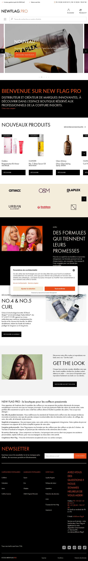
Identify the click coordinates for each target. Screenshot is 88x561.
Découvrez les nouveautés (73, 127)
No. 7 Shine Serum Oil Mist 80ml (37, 165)
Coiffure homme (6, 494)
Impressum (49, 510)
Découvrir (7, 172)
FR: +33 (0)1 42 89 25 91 (63, 2)
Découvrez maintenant (25, 55)
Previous (2, 51)
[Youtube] (69, 547)
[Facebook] (64, 547)
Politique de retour (51, 483)
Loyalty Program (50, 478)
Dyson (25, 478)
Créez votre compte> (9, 108)
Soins (3, 488)
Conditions (60, 558)
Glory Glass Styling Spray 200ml (63, 165)
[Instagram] (74, 547)
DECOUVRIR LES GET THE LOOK (65, 384)
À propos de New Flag (52, 505)
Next (85, 51)
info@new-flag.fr (78, 516)
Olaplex (26, 488)
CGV (47, 499)
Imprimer (44, 558)
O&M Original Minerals (31, 494)
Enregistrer (80, 456)
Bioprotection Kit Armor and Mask (10, 165)
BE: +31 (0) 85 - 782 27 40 (79, 2)
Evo (25, 483)
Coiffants (4, 478)
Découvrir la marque (11, 334)
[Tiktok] (84, 547)
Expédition (49, 488)
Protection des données (52, 494)
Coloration (5, 483)
